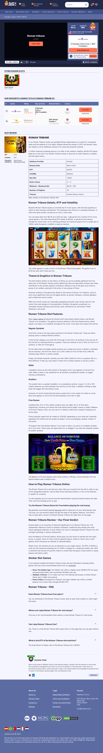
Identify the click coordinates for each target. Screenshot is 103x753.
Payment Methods (78, 12)
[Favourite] (26, 62)
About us (32, 695)
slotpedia (72, 565)
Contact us (33, 703)
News (90, 12)
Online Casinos (62, 12)
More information (83, 50)
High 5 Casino (18, 160)
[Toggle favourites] (96, 5)
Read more (93, 675)
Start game (36, 44)
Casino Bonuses (48, 12)
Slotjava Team (34, 699)
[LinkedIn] (33, 675)
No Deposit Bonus (38, 4)
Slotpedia (35, 12)
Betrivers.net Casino (19, 162)
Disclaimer (57, 707)
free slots (58, 510)
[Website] (30, 675)
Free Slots (23, 4)
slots (14, 17)
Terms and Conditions (61, 699)
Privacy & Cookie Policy (62, 703)
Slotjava (7, 17)
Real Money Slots (22, 12)
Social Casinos (55, 4)
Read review (85, 113)
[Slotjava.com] (10, 4)
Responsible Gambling (61, 695)
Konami (37, 39)
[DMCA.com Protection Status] (70, 718)
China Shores (8, 87)
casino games (38, 319)
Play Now (93, 56)
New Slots (9, 12)
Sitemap (32, 707)
